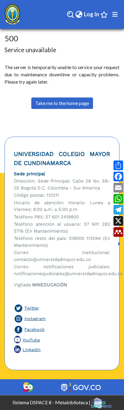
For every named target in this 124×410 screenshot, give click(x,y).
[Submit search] (70, 14)
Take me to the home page (62, 103)
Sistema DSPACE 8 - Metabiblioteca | (52, 402)
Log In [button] (92, 14)
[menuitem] (79, 14)
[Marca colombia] (28, 387)
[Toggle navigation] (114, 14)
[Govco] (80, 387)
